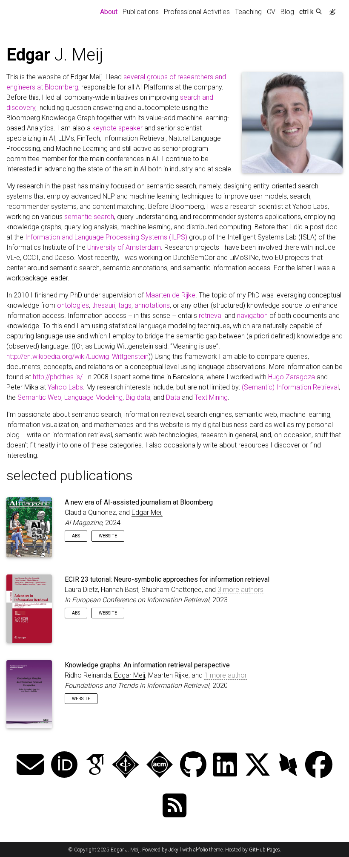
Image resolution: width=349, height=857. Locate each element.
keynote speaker (117, 128)
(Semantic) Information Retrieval (290, 387)
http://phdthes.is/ (58, 377)
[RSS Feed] (174, 806)
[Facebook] (318, 766)
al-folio (200, 850)
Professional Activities (197, 12)
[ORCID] (64, 766)
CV (271, 12)
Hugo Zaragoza (291, 377)
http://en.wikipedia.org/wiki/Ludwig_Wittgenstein (77, 356)
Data (173, 397)
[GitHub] (193, 766)
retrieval (211, 316)
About (110, 11)
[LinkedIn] (225, 766)
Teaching (248, 12)
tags (125, 305)
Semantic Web (39, 397)
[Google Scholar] (95, 766)
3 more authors (240, 590)
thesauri (103, 305)
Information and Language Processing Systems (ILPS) (106, 237)
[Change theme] (330, 9)
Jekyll (175, 850)
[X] (257, 766)
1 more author (225, 675)
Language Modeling (93, 397)
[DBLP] (288, 766)
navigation (252, 316)
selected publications (69, 475)
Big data (138, 397)
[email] (30, 766)
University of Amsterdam (124, 247)
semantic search (89, 217)
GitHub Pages (264, 850)
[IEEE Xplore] (125, 766)
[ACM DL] (159, 766)
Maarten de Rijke (170, 295)
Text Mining (211, 397)
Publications (141, 12)
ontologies (73, 305)
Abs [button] (76, 536)
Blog (287, 12)
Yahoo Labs (65, 387)
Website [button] (108, 536)
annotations (152, 305)
